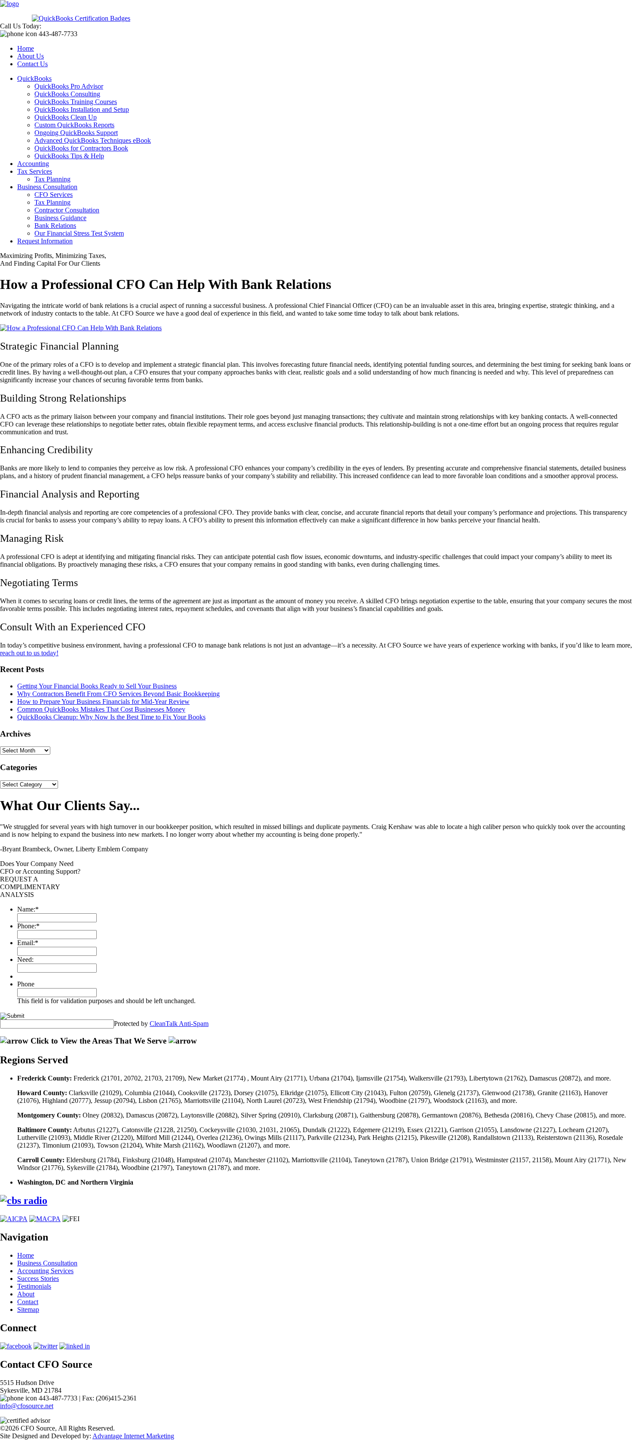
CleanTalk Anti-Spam (179, 1023)
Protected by (161, 1023)
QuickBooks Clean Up (65, 117)
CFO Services (53, 194)
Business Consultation (47, 186)
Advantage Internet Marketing (133, 1436)
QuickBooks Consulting (67, 94)
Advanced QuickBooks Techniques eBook (92, 140)
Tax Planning (52, 179)
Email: (27, 942)
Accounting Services (45, 1270)
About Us (30, 56)
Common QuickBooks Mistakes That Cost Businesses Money (101, 709)
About (25, 1294)
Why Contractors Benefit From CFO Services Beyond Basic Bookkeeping (118, 693)
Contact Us (32, 64)
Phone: (28, 926)
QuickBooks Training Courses (75, 101)
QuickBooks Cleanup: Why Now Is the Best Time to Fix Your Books (111, 717)
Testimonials (34, 1286)
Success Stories (38, 1278)
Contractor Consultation (66, 210)
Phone (25, 984)
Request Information (45, 241)
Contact (27, 1301)
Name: (28, 909)
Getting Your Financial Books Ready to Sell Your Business (97, 686)
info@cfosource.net (26, 1405)
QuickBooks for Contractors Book (81, 148)
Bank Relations (55, 225)
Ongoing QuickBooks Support (76, 132)
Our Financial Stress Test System (79, 233)
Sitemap (28, 1309)
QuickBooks (34, 78)
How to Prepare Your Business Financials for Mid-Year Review (103, 701)
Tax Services (34, 171)
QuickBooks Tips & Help (69, 156)
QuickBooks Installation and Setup (81, 109)
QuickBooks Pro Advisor (68, 86)
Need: (25, 959)
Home (25, 48)
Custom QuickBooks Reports (74, 125)
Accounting (33, 163)
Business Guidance (60, 217)
